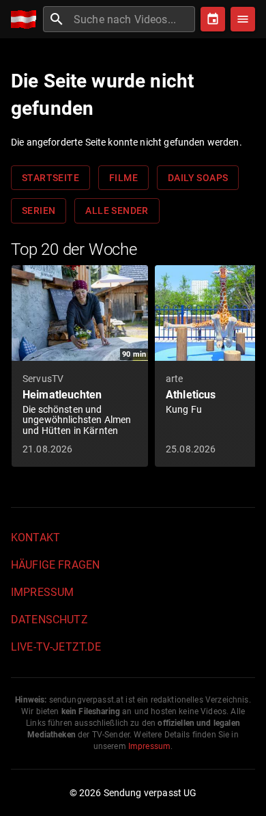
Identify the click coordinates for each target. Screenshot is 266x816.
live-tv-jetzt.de (56, 646)
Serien (38, 210)
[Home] (27, 19)
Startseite (50, 177)
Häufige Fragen (55, 564)
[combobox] (132, 19)
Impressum (42, 592)
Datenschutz (49, 619)
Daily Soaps (198, 177)
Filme (123, 177)
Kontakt (35, 537)
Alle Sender (116, 210)
